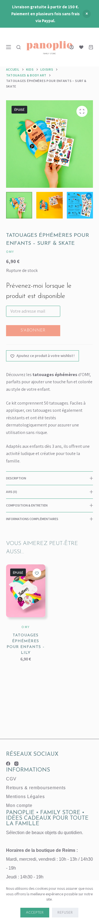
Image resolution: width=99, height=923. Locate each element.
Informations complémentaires (32, 519)
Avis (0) (11, 492)
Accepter (35, 912)
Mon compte (19, 805)
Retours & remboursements (36, 787)
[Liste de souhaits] (81, 47)
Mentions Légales (25, 796)
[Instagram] (16, 764)
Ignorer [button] (86, 14)
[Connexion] (72, 47)
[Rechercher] (18, 47)
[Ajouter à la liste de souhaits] (36, 573)
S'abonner (33, 330)
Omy (10, 252)
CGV (11, 779)
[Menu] (8, 47)
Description (16, 478)
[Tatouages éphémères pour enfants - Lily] (25, 590)
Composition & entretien (27, 505)
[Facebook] (8, 764)
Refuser (65, 912)
